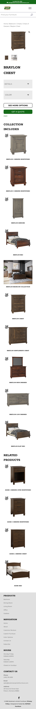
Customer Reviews (10, 630)
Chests (19, 24)
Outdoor (6, 613)
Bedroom (12, 24)
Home (6, 24)
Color (8, 95)
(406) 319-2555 (8, 677)
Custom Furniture (9, 634)
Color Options (8, 637)
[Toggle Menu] (30, 8)
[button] (29, 32)
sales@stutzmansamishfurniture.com (16, 683)
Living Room (8, 606)
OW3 (5, 116)
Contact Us (7, 640)
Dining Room (8, 603)
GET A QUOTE (18, 112)
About (6, 627)
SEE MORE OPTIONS (18, 105)
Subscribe (7, 644)
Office (6, 610)
